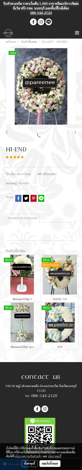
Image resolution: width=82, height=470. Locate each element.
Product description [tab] (22, 218)
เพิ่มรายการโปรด (20, 174)
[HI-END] (41, 86)
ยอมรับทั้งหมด (50, 463)
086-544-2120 (44, 395)
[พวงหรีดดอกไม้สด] (41, 377)
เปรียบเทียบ (48, 174)
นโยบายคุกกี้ (54, 456)
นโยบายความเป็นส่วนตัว (28, 456)
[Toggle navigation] (77, 33)
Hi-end (24, 183)
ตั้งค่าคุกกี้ (29, 463)
